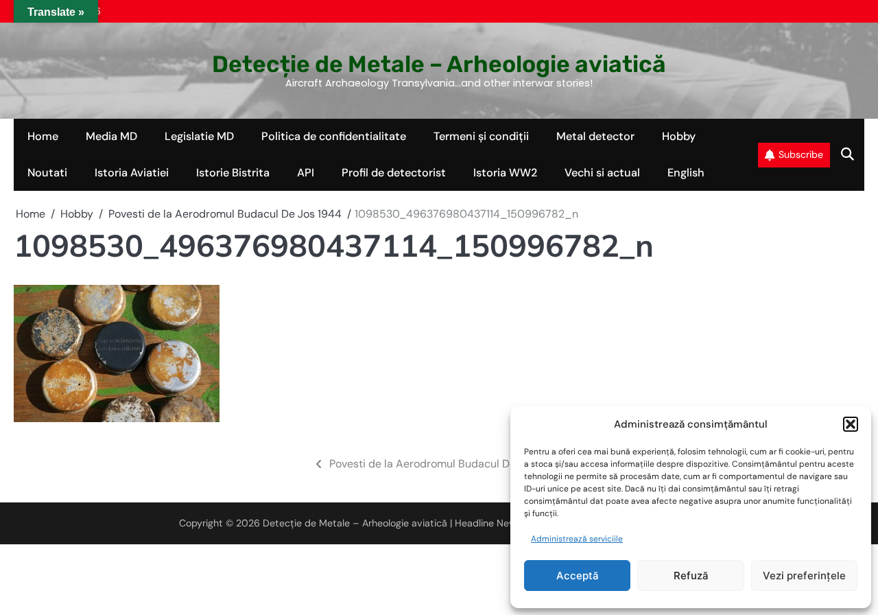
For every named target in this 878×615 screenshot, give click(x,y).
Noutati (47, 172)
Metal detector (595, 136)
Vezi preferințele (804, 575)
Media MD (111, 136)
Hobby (679, 136)
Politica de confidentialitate (333, 136)
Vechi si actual (602, 172)
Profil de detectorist (394, 172)
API (305, 172)
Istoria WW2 (505, 172)
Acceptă (577, 575)
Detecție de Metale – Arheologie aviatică (439, 64)
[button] (850, 424)
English (685, 172)
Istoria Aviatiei (132, 172)
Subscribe (801, 154)
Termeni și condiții (481, 136)
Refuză (691, 575)
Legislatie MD (199, 136)
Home (42, 136)
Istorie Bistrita (233, 172)
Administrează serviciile (577, 538)
